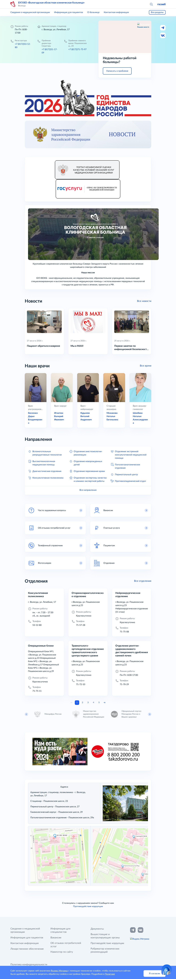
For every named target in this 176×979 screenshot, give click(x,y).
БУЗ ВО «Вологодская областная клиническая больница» (51, 3)
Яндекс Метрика (59, 971)
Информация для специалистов (60, 930)
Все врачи (145, 366)
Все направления (88, 490)
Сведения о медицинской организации (30, 12)
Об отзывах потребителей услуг (65, 945)
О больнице (93, 12)
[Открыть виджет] (166, 969)
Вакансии (55, 937)
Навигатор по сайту (61, 952)
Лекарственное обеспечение (27, 949)
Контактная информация (116, 12)
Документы (97, 929)
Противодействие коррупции (88, 906)
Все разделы (157, 12)
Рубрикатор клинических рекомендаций (105, 950)
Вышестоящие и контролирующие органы (105, 936)
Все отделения (142, 581)
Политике (110, 974)
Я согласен (154, 973)
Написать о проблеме (117, 71)
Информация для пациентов (68, 12)
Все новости (144, 301)
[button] (151, 4)
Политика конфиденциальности (28, 964)
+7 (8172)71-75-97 (77, 49)
